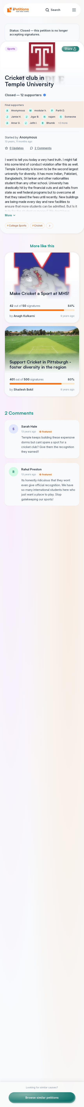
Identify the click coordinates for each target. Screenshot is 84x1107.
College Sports (16, 225)
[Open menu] (74, 10)
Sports (11, 48)
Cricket (37, 225)
